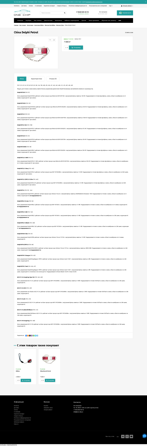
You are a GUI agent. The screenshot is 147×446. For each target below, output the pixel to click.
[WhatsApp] (33, 335)
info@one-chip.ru (78, 412)
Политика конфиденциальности (22, 418)
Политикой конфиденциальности (93, 2)
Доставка (16, 407)
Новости (16, 424)
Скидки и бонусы (18, 416)
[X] (30, 335)
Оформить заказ (48, 407)
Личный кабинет (48, 410)
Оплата (16, 410)
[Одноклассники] (28, 335)
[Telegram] (37, 335)
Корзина (46, 405)
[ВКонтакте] (26, 335)
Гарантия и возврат (19, 414)
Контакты (16, 405)
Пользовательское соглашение (22, 420)
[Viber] (31, 335)
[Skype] (35, 335)
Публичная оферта (19, 422)
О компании (17, 412)
